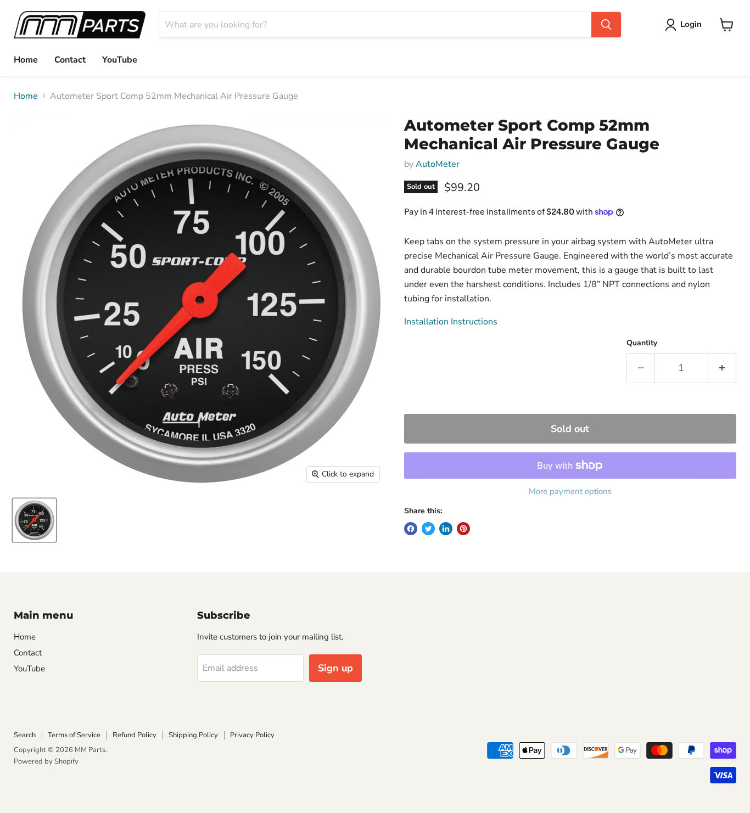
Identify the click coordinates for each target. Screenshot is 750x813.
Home (26, 60)
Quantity (641, 343)
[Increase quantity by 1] (722, 368)
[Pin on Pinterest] (463, 528)
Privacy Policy (252, 735)
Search (25, 735)
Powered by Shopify (46, 761)
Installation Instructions (450, 322)
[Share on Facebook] (410, 528)
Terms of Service (74, 735)
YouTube (119, 60)
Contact (70, 60)
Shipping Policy (193, 735)
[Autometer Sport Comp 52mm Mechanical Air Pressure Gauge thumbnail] (34, 520)
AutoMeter (438, 164)
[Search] (606, 24)
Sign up (335, 668)
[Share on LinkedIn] (445, 528)
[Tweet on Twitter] (428, 528)
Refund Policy (134, 735)
